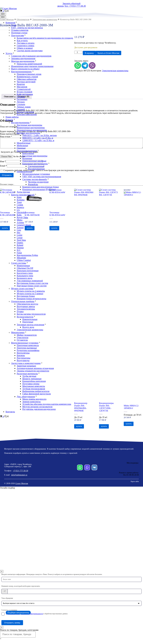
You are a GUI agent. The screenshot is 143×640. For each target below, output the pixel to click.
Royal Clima (22, 217)
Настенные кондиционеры (29, 125)
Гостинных (22, 99)
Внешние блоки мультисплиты (31, 298)
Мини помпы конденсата (34, 399)
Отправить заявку (12, 623)
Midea (19, 220)
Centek (20, 205)
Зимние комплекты (31, 401)
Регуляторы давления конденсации (39, 409)
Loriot (19, 235)
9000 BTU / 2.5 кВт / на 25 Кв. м (37, 138)
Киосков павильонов (27, 114)
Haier (19, 197)
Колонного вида (24, 278)
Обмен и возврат (25, 48)
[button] (6, 11)
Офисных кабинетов (26, 79)
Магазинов (22, 87)
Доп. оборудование (26, 396)
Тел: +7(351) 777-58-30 (75, 6)
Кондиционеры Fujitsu (27, 255)
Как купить (22, 40)
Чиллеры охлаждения (38, 182)
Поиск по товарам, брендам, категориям (19, 630)
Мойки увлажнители (27, 335)
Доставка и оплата (25, 43)
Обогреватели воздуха (27, 304)
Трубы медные (29, 376)
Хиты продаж (23, 192)
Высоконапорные (36, 169)
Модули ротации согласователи (37, 406)
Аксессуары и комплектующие (26, 363)
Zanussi (20, 227)
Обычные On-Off (25, 268)
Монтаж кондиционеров (22, 61)
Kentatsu (21, 200)
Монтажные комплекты (33, 386)
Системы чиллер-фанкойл (34, 179)
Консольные (28, 153)
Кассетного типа (25, 273)
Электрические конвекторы (30, 329)
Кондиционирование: (21, 71)
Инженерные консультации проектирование (32, 66)
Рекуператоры (23, 358)
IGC (19, 250)
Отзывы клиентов (19, 30)
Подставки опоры (30, 383)
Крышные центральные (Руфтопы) (39, 189)
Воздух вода (28, 327)
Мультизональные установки (36, 174)
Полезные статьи (19, 32)
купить (79, 426)
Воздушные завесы (26, 306)
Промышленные (24, 171)
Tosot (19, 202)
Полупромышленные (27, 151)
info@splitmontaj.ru (19, 475)
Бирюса (20, 207)
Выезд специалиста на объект (25, 69)
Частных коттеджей (26, 81)
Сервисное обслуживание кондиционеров (31, 56)
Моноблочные (23, 143)
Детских (21, 102)
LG (18, 210)
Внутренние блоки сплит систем (32, 283)
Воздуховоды (23, 360)
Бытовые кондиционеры (28, 133)
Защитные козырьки (26, 366)
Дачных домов (24, 107)
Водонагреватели (25, 317)
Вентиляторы (23, 353)
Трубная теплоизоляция (33, 389)
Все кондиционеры (20, 122)
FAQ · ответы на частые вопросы (27, 27)
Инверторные (23, 265)
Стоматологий (24, 89)
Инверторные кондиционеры (31, 127)
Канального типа (25, 275)
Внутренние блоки (26, 296)
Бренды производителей (22, 195)
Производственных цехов (29, 74)
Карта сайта (135, 481)
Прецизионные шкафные (34, 161)
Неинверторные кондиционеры (32, 130)
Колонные (27, 158)
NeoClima (21, 240)
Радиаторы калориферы (28, 350)
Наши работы (12, 117)
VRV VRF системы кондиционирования (41, 176)
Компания (10, 22)
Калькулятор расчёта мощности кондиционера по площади (45, 38)
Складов (21, 97)
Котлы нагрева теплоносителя (31, 314)
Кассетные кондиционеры (34, 156)
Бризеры (21, 355)
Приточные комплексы (28, 345)
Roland (20, 245)
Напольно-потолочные (28, 270)
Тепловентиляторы (26, 309)
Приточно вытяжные (27, 348)
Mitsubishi (21, 258)
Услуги (9, 53)
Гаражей (21, 109)
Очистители (22, 337)
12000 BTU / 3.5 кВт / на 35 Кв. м (38, 140)
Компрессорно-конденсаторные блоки (40, 187)
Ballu (19, 215)
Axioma (20, 222)
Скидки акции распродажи (30, 50)
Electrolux (21, 212)
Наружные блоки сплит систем (32, 286)
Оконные (21, 148)
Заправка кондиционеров (23, 58)
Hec (18, 232)
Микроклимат (18, 332)
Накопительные (29, 319)
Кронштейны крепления (34, 381)
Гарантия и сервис (25, 45)
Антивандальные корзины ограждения (35, 368)
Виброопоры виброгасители (35, 391)
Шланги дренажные (31, 378)
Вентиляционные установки (24, 343)
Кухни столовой (24, 92)
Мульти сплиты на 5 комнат (30, 293)
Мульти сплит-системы (22, 288)
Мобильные (22, 145)
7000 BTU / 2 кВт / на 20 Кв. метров (39, 135)
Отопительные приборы (22, 301)
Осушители (22, 340)
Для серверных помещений (30, 280)
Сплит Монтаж (21, 483)
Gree (19, 230)
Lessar (19, 237)
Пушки (20, 311)
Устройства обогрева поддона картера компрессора (46, 404)
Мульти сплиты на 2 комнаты (31, 291)
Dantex (20, 242)
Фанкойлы (33, 184)
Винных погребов (25, 112)
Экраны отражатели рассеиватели (33, 371)
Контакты (10, 411)
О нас (14, 25)
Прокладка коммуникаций (29, 64)
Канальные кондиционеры (35, 163)
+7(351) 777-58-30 (20, 471)
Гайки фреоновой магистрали (36, 394)
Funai (19, 252)
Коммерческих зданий (27, 76)
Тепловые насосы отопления (30, 324)
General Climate (24, 225)
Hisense (20, 247)
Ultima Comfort (24, 260)
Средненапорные (36, 166)
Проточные (27, 322)
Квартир (21, 84)
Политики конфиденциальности (32, 614)
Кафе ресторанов (25, 94)
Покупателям (17, 35)
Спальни (21, 104)
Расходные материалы (27, 373)
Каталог (9, 120)
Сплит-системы (18, 263)
